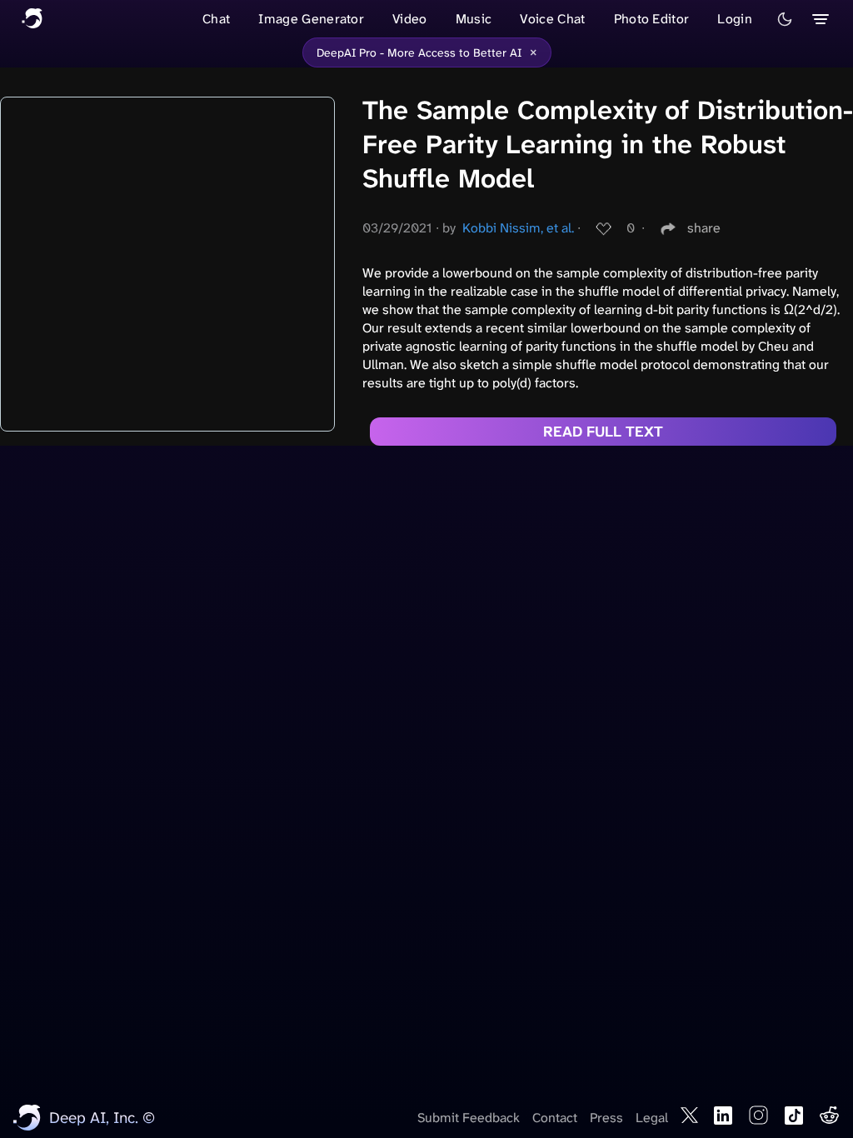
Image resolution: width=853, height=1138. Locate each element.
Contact (554, 1117)
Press (606, 1117)
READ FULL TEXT (603, 432)
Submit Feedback (468, 1117)
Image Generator (311, 18)
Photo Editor (652, 18)
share (704, 228)
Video (409, 18)
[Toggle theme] (784, 19)
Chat (216, 18)
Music (474, 18)
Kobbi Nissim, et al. (518, 228)
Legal (652, 1117)
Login (734, 18)
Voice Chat (552, 18)
